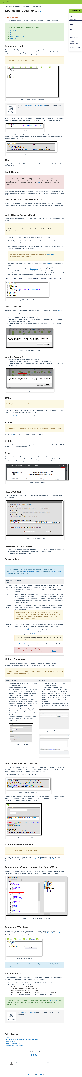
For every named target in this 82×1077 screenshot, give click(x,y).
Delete (71, 27)
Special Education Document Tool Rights (34, 105)
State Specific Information (30, 571)
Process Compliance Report (55, 933)
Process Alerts (53, 1000)
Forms (39, 182)
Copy (71, 21)
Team (61, 312)
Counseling (12, 30)
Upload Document (74, 34)
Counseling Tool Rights (29, 1012)
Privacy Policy (39, 1074)
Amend (71, 24)
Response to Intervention (16, 36)
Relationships (34, 269)
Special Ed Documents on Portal (35, 207)
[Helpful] (33, 1055)
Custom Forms (27, 243)
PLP (10, 34)
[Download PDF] (39, 11)
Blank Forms (28, 630)
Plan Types (53, 571)
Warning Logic (73, 50)
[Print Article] (41, 11)
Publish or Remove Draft (74, 38)
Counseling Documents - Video (14, 1045)
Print (71, 29)
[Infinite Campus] (6, 1)
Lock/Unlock (73, 19)
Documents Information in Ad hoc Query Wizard (75, 43)
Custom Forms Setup (11, 1041)
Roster (59, 310)
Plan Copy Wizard (15, 415)
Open (71, 16)
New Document (73, 32)
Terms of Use (31, 1074)
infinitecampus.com (49, 1074)
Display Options (50, 254)
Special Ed (12, 38)
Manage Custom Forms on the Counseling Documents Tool (22, 1039)
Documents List (74, 14)
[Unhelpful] (36, 1055)
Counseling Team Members (13, 1043)
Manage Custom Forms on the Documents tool (32, 644)
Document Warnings (75, 47)
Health (11, 32)
